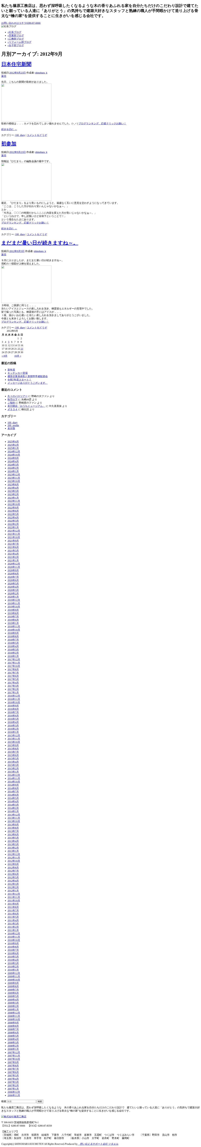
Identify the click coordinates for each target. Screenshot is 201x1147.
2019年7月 (13, 616)
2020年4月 (13, 587)
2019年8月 (13, 613)
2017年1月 (13, 692)
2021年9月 (13, 540)
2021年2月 (13, 557)
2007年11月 (14, 1055)
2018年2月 (13, 653)
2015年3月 (13, 765)
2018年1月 (13, 656)
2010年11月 (14, 937)
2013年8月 (13, 828)
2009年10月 (14, 979)
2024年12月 (14, 451)
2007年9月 (13, 1062)
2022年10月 (14, 504)
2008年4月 (13, 1039)
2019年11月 (14, 603)
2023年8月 (13, 484)
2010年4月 (13, 960)
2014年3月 (13, 804)
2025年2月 (13, 445)
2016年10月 (14, 702)
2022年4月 (13, 517)
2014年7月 (13, 791)
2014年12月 (14, 775)
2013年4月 (13, 841)
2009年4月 (13, 999)
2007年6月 (13, 1072)
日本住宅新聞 (16, 64)
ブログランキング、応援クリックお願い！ (102, 123)
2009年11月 (14, 976)
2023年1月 (13, 497)
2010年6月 (13, 953)
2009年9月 (13, 983)
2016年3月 (13, 725)
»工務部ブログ (16, 38)
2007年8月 (13, 1065)
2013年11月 (14, 818)
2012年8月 (13, 867)
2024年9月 (13, 458)
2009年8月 (13, 986)
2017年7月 (13, 672)
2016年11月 (14, 699)
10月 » (17, 356)
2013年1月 (13, 851)
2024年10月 (14, 454)
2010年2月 (13, 966)
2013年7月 (13, 831)
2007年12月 (14, 1052)
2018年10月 (14, 629)
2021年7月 (13, 544)
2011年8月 (13, 907)
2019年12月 (14, 600)
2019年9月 (13, 610)
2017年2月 (13, 689)
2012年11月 (14, 857)
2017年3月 (13, 686)
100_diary (20, 135)
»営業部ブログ (16, 35)
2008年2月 (13, 1045)
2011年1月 (13, 930)
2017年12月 (14, 659)
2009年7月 (13, 989)
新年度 (11, 369)
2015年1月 (13, 771)
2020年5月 (13, 583)
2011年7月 (13, 910)
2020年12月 (14, 563)
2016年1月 (13, 732)
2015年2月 (13, 768)
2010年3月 (13, 963)
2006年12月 (14, 1092)
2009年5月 (13, 996)
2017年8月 (13, 669)
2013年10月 (14, 821)
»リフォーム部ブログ (19, 42)
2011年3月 (13, 923)
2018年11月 (14, 626)
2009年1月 (13, 1009)
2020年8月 (13, 573)
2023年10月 (14, 481)
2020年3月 (13, 590)
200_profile (13, 425)
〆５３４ (13, 409)
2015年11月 (14, 738)
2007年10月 (14, 1059)
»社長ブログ (14, 32)
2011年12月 (14, 894)
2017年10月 (14, 666)
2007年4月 (13, 1079)
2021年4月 (13, 554)
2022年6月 (13, 511)
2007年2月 (13, 1085)
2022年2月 (13, 524)
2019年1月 (13, 623)
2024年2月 (13, 468)
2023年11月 (14, 478)
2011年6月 (13, 913)
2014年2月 (13, 808)
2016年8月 (13, 709)
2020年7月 (13, 577)
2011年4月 (13, 920)
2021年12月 (14, 530)
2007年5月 (13, 1075)
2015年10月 (14, 742)
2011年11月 (14, 897)
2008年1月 (13, 1049)
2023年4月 (13, 487)
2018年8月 (13, 636)
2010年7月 (13, 950)
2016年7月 (13, 712)
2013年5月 (13, 837)
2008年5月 (13, 1036)
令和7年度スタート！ (19, 379)
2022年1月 (13, 527)
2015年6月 (13, 755)
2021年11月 (14, 534)
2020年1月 (13, 596)
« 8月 (4, 356)
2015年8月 (13, 748)
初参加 (8, 143)
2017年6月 (13, 676)
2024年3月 (13, 464)
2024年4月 (13, 461)
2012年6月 (13, 874)
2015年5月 (13, 758)
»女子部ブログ (16, 45)
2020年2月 (13, 593)
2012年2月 (13, 887)
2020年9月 (13, 570)
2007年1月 (13, 1088)
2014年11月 (14, 778)
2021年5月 (13, 550)
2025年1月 (13, 448)
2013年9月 (13, 824)
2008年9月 (13, 1022)
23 (22, 348)
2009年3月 (13, 1003)
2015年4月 (13, 762)
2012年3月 (13, 884)
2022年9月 (13, 507)
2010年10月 (14, 940)
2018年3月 (13, 649)
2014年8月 (13, 788)
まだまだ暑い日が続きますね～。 (39, 243)
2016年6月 (13, 715)
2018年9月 (13, 633)
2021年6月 (13, 547)
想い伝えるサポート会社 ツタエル (97, 1144)
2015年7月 (13, 752)
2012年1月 (13, 890)
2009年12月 (14, 973)
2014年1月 (13, 811)
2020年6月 (13, 580)
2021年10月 (14, 537)
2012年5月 (13, 877)
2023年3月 (13, 491)
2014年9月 (13, 785)
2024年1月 (13, 471)
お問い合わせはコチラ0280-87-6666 (21, 23)
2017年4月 (13, 682)
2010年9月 (13, 943)
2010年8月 (13, 946)
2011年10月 (14, 900)
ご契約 (11, 402)
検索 (3, 1101)
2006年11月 (14, 1095)
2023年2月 (13, 494)
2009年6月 (13, 993)
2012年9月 (13, 864)
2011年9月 (13, 904)
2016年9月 (13, 705)
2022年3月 (13, 520)
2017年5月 (13, 679)
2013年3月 (13, 844)
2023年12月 (14, 474)
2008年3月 (13, 1042)
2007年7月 (13, 1069)
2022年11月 (14, 501)
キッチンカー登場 (18, 373)
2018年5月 (13, 643)
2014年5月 (13, 798)
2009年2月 (13, 1006)
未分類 (11, 428)
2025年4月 (13, 441)
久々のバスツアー (18, 396)
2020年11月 (14, 567)
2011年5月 (13, 917)
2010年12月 (14, 933)
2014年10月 (14, 781)
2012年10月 (14, 861)
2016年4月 (13, 722)
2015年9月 (13, 745)
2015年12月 (14, 735)
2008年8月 (13, 1026)
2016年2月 (13, 729)
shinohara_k (41, 72)
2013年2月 (13, 847)
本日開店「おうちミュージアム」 (26, 406)
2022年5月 (13, 514)
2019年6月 (13, 620)
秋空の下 (13, 399)
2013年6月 (13, 834)
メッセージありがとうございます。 (28, 383)
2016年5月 (13, 719)
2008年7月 (13, 1029)
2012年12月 (14, 854)
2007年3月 (13, 1082)
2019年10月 (14, 606)
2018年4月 (13, 646)
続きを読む (9, 129)
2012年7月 (13, 870)
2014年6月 (13, 795)
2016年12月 (14, 695)
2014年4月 (13, 801)
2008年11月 (14, 1016)
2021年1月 (13, 560)
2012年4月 (13, 880)
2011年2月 (13, 927)
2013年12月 (14, 814)
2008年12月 (14, 1012)
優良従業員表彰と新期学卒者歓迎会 (28, 376)
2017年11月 (14, 662)
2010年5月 (13, 956)
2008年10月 (14, 1019)
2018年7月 (13, 639)
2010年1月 (13, 970)
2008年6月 (13, 1032)
